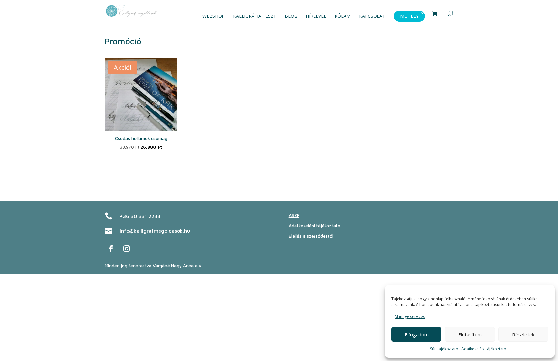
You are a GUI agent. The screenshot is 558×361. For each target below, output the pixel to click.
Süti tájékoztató (444, 349)
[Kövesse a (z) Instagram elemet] (126, 248)
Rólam (343, 16)
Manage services (410, 316)
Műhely (409, 16)
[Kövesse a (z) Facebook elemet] (111, 248)
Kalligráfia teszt (254, 16)
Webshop (213, 16)
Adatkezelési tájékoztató (483, 349)
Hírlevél (316, 16)
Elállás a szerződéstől (311, 236)
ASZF (294, 215)
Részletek (523, 334)
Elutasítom (470, 334)
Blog (291, 16)
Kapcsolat (372, 16)
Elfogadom (417, 334)
